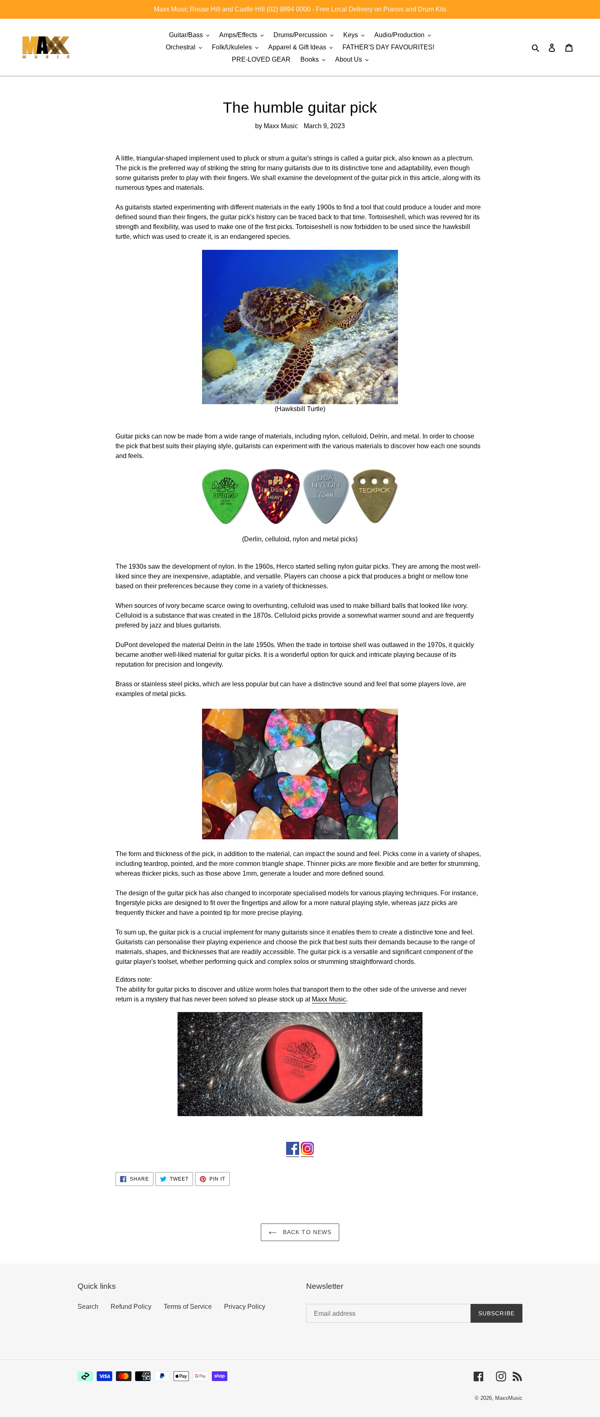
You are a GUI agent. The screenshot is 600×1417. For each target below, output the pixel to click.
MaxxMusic (508, 1398)
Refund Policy (131, 1306)
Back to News (306, 1232)
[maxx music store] (300, 1064)
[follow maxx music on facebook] (292, 1153)
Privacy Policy (244, 1306)
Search (88, 1306)
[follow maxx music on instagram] (307, 1153)
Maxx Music (329, 999)
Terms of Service (188, 1306)
